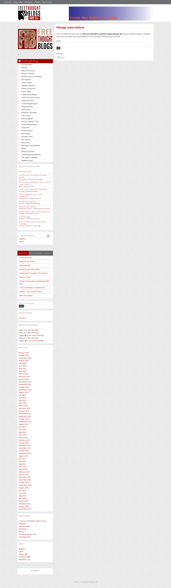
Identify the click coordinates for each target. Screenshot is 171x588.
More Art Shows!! (26, 295)
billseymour (37, 218)
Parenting (22, 529)
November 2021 (25, 448)
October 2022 (24, 419)
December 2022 (25, 413)
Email (58, 41)
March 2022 (23, 437)
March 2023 (23, 406)
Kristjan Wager (37, 226)
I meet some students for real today (33, 189)
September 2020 (25, 485)
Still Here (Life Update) (27, 207)
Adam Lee (38, 198)
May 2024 (22, 368)
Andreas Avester (27, 73)
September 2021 (25, 453)
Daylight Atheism (28, 85)
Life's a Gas (25, 115)
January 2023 (24, 411)
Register (22, 239)
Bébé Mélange (36, 203)
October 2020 (24, 482)
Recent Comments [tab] (36, 253)
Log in (21, 241)
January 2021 (24, 474)
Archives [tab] (47, 253)
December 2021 (25, 445)
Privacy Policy (18, 2)
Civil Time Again (24, 217)
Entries (23, 554)
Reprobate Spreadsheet (30, 145)
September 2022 (25, 421)
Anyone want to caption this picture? (33, 273)
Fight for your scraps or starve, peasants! (34, 212)
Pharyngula (25, 133)
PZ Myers (35, 191)
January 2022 (24, 443)
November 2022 (25, 416)
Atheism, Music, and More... (32, 76)
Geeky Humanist (27, 100)
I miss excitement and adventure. (32, 287)
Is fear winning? (25, 257)
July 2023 (22, 395)
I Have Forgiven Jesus (29, 103)
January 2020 (24, 506)
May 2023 (22, 400)
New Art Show (24, 277)
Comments (24, 557)
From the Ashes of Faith (30, 97)
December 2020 (25, 477)
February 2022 (24, 440)
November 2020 (25, 480)
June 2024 (22, 366)
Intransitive (25, 109)
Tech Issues (28, 2)
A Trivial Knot (26, 64)
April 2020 (23, 498)
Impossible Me (27, 106)
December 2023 (25, 382)
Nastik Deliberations (29, 124)
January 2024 (24, 379)
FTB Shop (37, 2)
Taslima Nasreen (27, 151)
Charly (32, 186)
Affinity (24, 67)
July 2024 (22, 363)
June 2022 (22, 429)
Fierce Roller (26, 91)
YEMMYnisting (27, 160)
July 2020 (22, 490)
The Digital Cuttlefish (29, 157)
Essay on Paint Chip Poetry (29, 269)
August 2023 (23, 392)
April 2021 (23, 466)
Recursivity (25, 142)
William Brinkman (45, 208)
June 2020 (22, 493)
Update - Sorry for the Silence (30, 291)
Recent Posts (47, 2)
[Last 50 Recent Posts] (25, 171)
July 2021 (22, 459)
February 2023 (24, 408)
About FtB (7, 2)
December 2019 (25, 509)
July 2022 (22, 427)
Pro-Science (25, 139)
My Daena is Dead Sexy (28, 202)
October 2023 (24, 387)
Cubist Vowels (26, 82)
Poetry (21, 531)
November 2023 (25, 384)
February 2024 (24, 376)
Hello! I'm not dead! (26, 261)
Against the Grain (28, 70)
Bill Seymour (26, 79)
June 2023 (22, 398)
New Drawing (24, 265)
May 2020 (22, 496)
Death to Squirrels (28, 88)
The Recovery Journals (27, 534)
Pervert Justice (27, 130)
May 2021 (22, 464)
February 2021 (24, 472)
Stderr (23, 148)
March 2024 (23, 374)
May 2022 (22, 432)
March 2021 (23, 469)
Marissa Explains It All (30, 121)
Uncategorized (24, 537)
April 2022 (23, 435)
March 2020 (23, 501)
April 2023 (23, 403)
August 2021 (23, 456)
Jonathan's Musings (29, 112)
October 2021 (24, 451)
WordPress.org (24, 559)
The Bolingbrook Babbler (31, 154)
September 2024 (25, 358)
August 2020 (23, 488)
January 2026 (24, 352)
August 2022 (23, 424)
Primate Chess (27, 136)
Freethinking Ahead (29, 94)
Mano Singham (27, 118)
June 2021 (22, 461)
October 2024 (24, 355)
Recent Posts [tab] (23, 253)
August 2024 (23, 360)
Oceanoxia (25, 127)
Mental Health (24, 526)
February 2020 (24, 504)
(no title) (22, 318)
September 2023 (25, 390)
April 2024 (23, 371)
